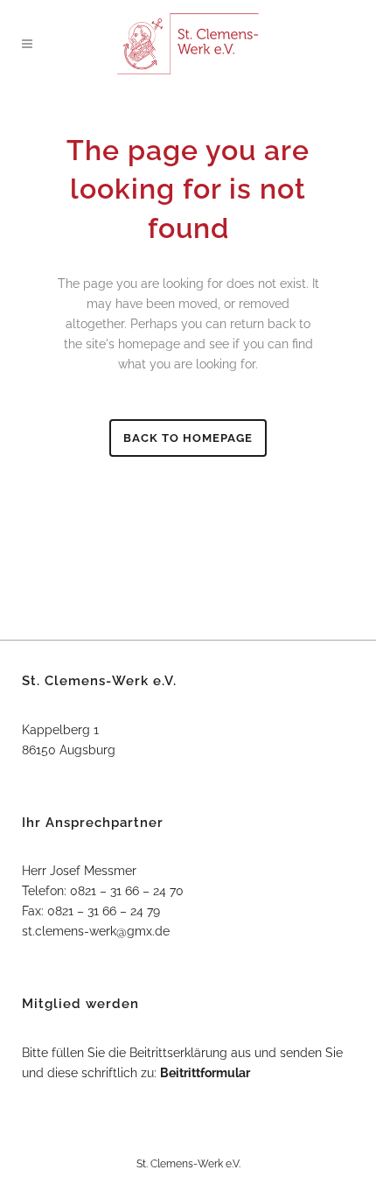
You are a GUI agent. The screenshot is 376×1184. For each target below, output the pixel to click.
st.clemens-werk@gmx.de (96, 931)
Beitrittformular (205, 1073)
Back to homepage (188, 438)
